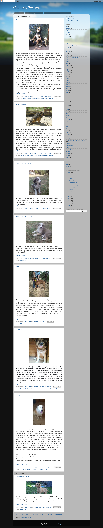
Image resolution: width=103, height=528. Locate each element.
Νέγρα (67, 107)
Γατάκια (68, 38)
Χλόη (67, 159)
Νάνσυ (67, 103)
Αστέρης (68, 32)
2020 (69, 172)
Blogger (60, 524)
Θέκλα (67, 61)
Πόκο (67, 123)
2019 (69, 175)
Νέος (67, 111)
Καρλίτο (68, 65)
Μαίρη (67, 78)
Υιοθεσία (68, 13)
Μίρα (67, 94)
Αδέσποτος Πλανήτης (26, 7)
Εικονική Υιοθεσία (31, 98)
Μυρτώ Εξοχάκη (21, 104)
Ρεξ (67, 127)
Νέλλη (67, 109)
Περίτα (67, 121)
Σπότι (67, 136)
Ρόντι (67, 130)
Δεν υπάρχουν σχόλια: (46, 96)
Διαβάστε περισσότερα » (22, 93)
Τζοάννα (68, 143)
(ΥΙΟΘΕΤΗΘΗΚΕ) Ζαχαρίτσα (25, 477)
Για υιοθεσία (23, 98)
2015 (69, 203)
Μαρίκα (68, 82)
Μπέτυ (67, 98)
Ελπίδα (18, 20)
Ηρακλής (68, 55)
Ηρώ (67, 59)
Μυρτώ (31, 155)
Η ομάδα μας (19, 13)
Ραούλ (67, 125)
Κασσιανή (68, 67)
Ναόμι (67, 105)
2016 (69, 201)
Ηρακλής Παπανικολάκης (72, 57)
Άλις (67, 26)
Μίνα (67, 92)
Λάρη (67, 74)
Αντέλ (67, 30)
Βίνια (67, 34)
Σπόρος (68, 134)
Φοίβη (67, 155)
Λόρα (67, 76)
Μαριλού (68, 84)
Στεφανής (68, 138)
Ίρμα (67, 63)
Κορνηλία (19, 330)
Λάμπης (68, 72)
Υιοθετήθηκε (23, 210)
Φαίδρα (68, 151)
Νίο (67, 113)
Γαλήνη (68, 36)
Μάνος (67, 80)
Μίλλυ (67, 90)
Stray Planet (71, 18)
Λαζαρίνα (68, 71)
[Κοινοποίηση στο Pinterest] (60, 96)
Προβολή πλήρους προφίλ (72, 20)
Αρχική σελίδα (38, 514)
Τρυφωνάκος (69, 145)
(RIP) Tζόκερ (20, 266)
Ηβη (67, 53)
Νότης (18, 395)
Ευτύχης (68, 49)
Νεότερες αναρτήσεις (23, 514)
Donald (68, 161)
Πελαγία (68, 119)
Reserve (68, 163)
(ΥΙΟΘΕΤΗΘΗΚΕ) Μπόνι (24, 163)
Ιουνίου (71, 194)
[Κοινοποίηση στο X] (57, 96)
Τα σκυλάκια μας (30, 13)
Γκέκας (67, 42)
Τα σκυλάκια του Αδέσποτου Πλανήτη (49, 98)
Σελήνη (68, 132)
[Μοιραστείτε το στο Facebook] (59, 96)
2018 (69, 196)
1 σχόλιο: (41, 321)
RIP (21, 324)
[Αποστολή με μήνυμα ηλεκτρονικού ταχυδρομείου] (54, 96)
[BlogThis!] (56, 96)
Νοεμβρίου (72, 176)
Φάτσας (68, 153)
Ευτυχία (68, 51)
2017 (69, 198)
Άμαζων (68, 28)
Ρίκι (67, 128)
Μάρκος (68, 86)
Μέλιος (67, 88)
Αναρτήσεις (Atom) (27, 517)
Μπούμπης (69, 99)
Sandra (68, 166)
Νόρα (67, 115)
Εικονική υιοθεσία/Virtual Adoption (54, 13)
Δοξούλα (68, 44)
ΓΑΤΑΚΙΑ (39, 13)
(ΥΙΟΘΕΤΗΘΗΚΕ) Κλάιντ (24, 217)
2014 (69, 205)
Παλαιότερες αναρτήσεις (54, 514)
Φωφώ (67, 157)
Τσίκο (67, 147)
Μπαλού (68, 96)
